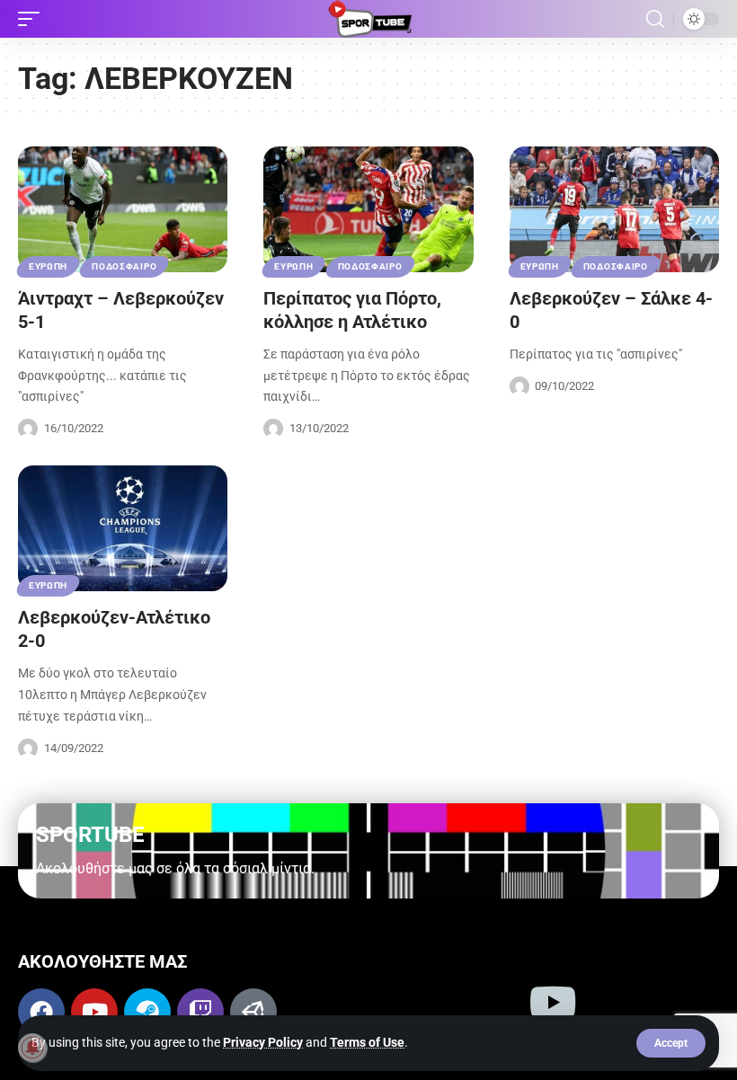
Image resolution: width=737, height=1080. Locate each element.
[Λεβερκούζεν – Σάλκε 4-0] (614, 209)
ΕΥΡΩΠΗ (48, 266)
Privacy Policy (263, 1042)
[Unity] (253, 1011)
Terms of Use (367, 1042)
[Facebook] (41, 1011)
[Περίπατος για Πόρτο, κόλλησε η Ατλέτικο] (368, 209)
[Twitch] (200, 1011)
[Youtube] (94, 1011)
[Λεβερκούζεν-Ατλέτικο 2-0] (122, 528)
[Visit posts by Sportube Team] (28, 428)
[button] (671, 1043)
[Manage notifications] (32, 1047)
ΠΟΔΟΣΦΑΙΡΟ (124, 266)
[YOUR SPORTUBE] (368, 19)
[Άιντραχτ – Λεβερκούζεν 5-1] (122, 209)
